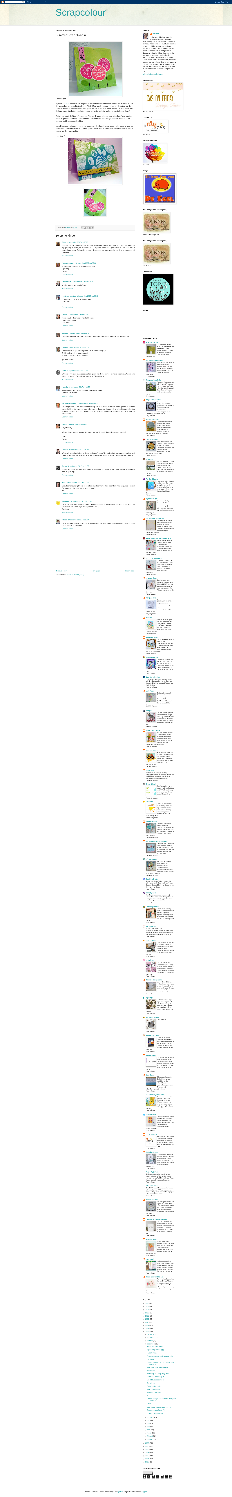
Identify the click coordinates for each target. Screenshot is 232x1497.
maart (149, 1433)
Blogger (144, 1492)
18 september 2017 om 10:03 (79, 347)
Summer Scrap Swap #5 (156, 1377)
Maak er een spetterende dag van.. (159, 1407)
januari (150, 1439)
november (151, 1338)
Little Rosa (150, 691)
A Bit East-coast (152, 1186)
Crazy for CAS (151, 1134)
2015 (147, 1446)
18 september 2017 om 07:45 (82, 282)
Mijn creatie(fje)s (152, 499)
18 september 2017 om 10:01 (79, 333)
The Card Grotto (152, 479)
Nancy (64, 424)
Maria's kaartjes (152, 1200)
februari (150, 1436)
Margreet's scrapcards (154, 360)
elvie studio (150, 1259)
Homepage (96, 571)
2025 (147, 1307)
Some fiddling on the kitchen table (158, 538)
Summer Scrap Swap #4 (156, 1410)
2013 (147, 1452)
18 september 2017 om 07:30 (85, 263)
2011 (147, 1459)
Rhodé (64, 520)
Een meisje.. (151, 1370)
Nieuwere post (61, 571)
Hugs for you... (152, 1353)
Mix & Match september (155, 1380)
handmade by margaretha (155, 1095)
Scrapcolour (81, 12)
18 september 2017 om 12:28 (79, 387)
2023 (147, 1313)
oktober (150, 1341)
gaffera (120, 1492)
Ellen (67, 104)
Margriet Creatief (152, 1017)
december (151, 1334)
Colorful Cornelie (152, 657)
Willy (64, 371)
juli (148, 1420)
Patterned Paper (152, 637)
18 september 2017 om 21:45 (78, 483)
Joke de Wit (66, 282)
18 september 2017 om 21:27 (78, 466)
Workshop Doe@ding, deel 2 (157, 1367)
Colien (64, 315)
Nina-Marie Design (153, 677)
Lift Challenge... (151, 859)
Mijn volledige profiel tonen (153, 74)
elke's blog (150, 770)
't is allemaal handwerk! (155, 519)
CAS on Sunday (152, 439)
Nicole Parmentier (69, 403)
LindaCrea (150, 960)
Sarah (64, 466)
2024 (147, 1310)
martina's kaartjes (69, 296)
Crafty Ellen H (151, 784)
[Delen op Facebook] (90, 227)
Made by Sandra (152, 1152)
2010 (147, 1462)
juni (148, 1423)
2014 (147, 1449)
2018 (147, 1329)
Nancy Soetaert (68, 263)
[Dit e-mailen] (82, 227)
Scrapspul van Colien (154, 380)
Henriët (65, 387)
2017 (147, 1332)
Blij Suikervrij (151, 926)
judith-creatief (151, 1115)
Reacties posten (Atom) (75, 575)
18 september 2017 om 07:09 (77, 242)
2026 (147, 1303)
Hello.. (149, 1404)
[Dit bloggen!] (85, 227)
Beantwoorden (67, 256)
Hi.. (148, 1396)
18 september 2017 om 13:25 (87, 403)
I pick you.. (151, 1359)
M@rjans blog (151, 598)
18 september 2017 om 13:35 (78, 424)
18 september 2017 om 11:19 (77, 371)
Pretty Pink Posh (152, 1172)
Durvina (65, 347)
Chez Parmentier (152, 750)
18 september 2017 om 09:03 (78, 315)
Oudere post (129, 571)
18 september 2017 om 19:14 (79, 450)
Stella (64, 483)
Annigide (149, 711)
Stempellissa (151, 1055)
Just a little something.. (155, 1347)
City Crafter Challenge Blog (156, 1219)
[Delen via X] (87, 227)
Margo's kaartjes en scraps (156, 841)
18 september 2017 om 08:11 (87, 296)
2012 (147, 1456)
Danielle (65, 450)
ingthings (149, 998)
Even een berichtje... (154, 1386)
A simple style (151, 1239)
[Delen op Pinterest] (92, 227)
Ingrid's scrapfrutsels (154, 558)
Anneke (65, 333)
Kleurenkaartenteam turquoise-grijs (160, 1356)
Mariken (156, 34)
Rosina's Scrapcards (154, 980)
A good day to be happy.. (156, 1350)
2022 (147, 1316)
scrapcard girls (151, 578)
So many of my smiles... (155, 1413)
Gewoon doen (151, 940)
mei (148, 1427)
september (151, 1344)
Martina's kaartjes (153, 420)
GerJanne (66, 501)
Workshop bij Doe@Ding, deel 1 (158, 1374)
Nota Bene (150, 1075)
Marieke (149, 618)
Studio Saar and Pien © (154, 1277)
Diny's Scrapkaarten (153, 400)
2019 (147, 1325)
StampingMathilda (152, 907)
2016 (147, 1443)
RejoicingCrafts (152, 879)
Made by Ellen (151, 893)
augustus (150, 1417)
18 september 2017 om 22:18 (81, 501)
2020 (147, 1322)
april (149, 1430)
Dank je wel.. (151, 1383)
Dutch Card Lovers (153, 731)
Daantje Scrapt (151, 822)
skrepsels (149, 459)
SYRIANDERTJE (152, 342)
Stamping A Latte (152, 1035)
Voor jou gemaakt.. (153, 1389)
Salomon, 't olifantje (154, 1392)
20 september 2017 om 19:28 (78, 520)
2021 (147, 1319)
